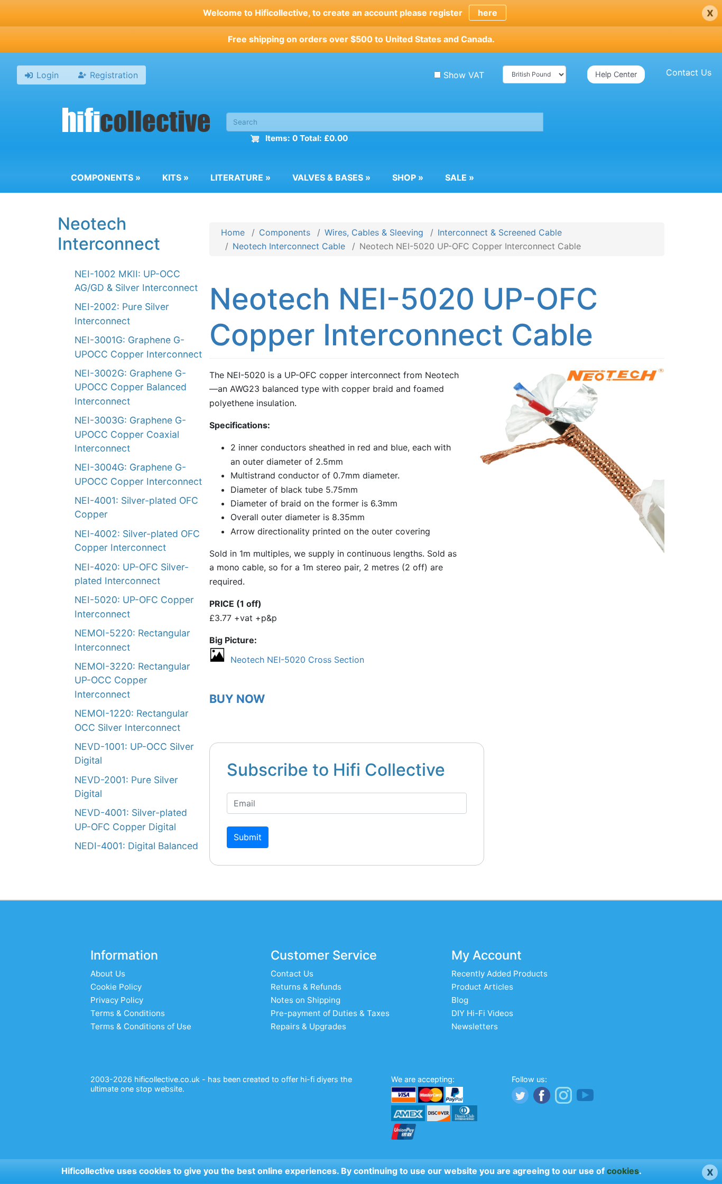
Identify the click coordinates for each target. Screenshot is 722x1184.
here (487, 12)
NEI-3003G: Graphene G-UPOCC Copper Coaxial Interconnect (130, 434)
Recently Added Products (499, 974)
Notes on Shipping (305, 1000)
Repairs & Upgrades (308, 1026)
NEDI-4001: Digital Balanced (136, 845)
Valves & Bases (331, 177)
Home (233, 232)
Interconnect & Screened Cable (500, 232)
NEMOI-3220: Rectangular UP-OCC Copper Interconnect (132, 680)
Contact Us (688, 72)
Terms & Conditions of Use (140, 1026)
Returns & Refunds (306, 987)
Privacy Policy (116, 1000)
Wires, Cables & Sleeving (374, 232)
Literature (240, 177)
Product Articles (482, 987)
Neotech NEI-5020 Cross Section (297, 659)
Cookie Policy (116, 987)
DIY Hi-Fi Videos (482, 1013)
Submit (248, 837)
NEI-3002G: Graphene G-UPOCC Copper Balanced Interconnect (131, 387)
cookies (623, 1171)
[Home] (136, 121)
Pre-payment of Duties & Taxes (330, 1013)
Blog (459, 1000)
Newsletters (474, 1026)
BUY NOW (237, 699)
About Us (107, 974)
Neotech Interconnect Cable (289, 246)
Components (106, 177)
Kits (175, 177)
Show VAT (463, 75)
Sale (459, 177)
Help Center (616, 74)
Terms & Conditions (127, 1013)
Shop (407, 177)
